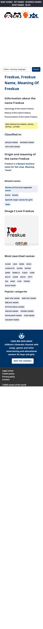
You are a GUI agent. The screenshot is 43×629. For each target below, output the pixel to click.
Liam (15, 264)
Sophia (28, 268)
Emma (21, 264)
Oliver (19, 268)
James (7, 273)
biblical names (12, 302)
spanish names (27, 311)
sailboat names (12, 320)
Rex (6, 281)
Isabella (16, 273)
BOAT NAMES (18, 5)
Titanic (27, 281)
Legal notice (7, 371)
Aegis (12, 281)
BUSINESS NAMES (34, 2)
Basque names (11, 142)
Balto (7, 277)
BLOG (28, 5)
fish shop (19, 167)
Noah (28, 264)
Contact (6, 379)
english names (11, 311)
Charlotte (10, 268)
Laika (32, 273)
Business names (27, 142)
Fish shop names (12, 147)
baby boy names (29, 298)
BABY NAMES (7, 2)
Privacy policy (8, 376)
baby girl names (12, 298)
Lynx (19, 281)
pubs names (29, 315)
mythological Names (14, 307)
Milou (23, 277)
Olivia (8, 264)
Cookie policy (8, 373)
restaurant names (13, 315)
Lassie (15, 277)
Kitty (30, 277)
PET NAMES (19, 2)
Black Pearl (10, 285)
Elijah (25, 273)
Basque (21, 163)
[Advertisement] (21, 42)
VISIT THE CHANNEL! (23, 361)
